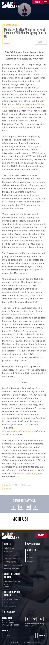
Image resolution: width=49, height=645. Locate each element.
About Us (31, 550)
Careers (30, 558)
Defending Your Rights (12, 593)
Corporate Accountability (13, 565)
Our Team (31, 554)
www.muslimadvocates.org (19, 431)
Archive (7, 44)
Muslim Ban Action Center (11, 586)
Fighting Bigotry (10, 562)
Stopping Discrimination (13, 568)
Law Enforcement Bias (12, 558)
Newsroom (9, 612)
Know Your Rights (11, 599)
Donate (37, 2)
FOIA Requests (10, 606)
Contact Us (31, 561)
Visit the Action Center (12, 575)
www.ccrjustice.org (27, 473)
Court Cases (9, 603)
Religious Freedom (11, 555)
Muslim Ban (8, 551)
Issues (7, 544)
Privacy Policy (15, 642)
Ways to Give (33, 544)
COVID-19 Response (12, 581)
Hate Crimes (9, 548)
